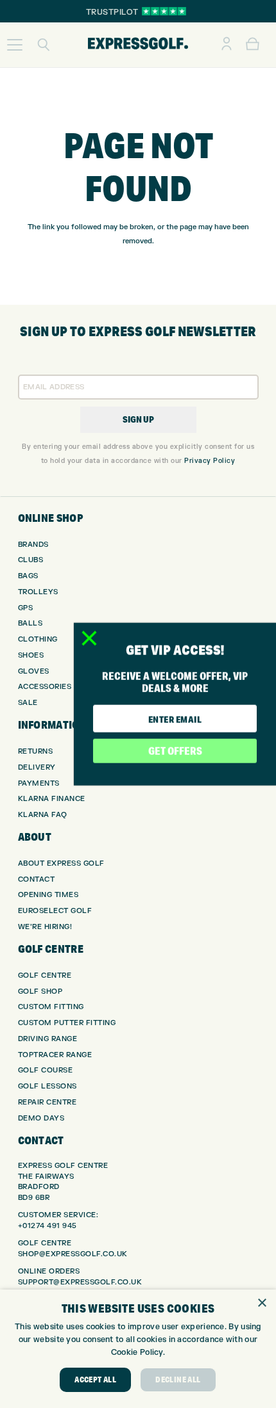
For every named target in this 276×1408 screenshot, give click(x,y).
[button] (14, 45)
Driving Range (48, 1039)
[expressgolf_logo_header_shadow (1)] (138, 44)
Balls (30, 623)
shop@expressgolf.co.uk (73, 1254)
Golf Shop (40, 991)
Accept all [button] (95, 1379)
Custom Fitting (51, 1007)
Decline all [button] (177, 1379)
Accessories (45, 687)
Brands (33, 544)
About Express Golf (61, 863)
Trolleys (38, 592)
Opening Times (48, 895)
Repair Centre (47, 1102)
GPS (25, 608)
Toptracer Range (55, 1055)
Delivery (37, 767)
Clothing (38, 639)
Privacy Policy (209, 461)
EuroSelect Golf (55, 911)
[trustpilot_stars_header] (164, 11)
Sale (28, 703)
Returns (35, 751)
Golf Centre (45, 975)
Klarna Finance (51, 799)
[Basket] (252, 44)
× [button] (261, 1303)
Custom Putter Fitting (67, 1023)
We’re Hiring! (45, 927)
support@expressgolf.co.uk (80, 1282)
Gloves (33, 671)
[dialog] (138, 1349)
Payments (39, 783)
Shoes (31, 655)
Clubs (31, 560)
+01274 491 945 (47, 1226)
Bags (28, 576)
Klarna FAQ (42, 815)
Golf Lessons (47, 1086)
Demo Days (41, 1118)
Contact (36, 879)
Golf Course (45, 1070)
